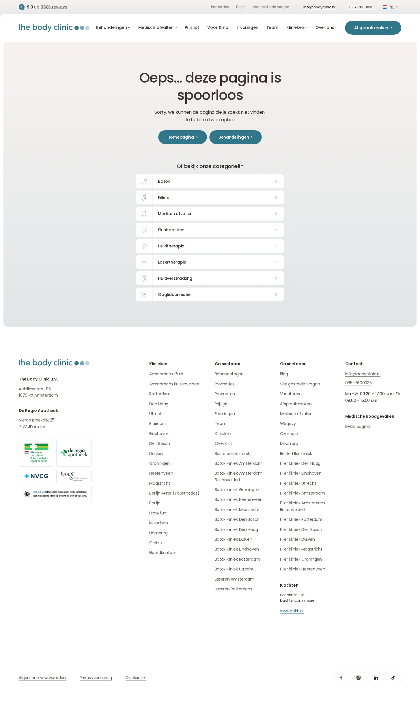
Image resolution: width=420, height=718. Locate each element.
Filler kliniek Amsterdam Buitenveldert (302, 506)
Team (221, 423)
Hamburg (158, 533)
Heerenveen (161, 473)
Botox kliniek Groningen (237, 490)
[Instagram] (358, 677)
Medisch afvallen (296, 414)
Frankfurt (158, 513)
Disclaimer (136, 677)
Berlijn (154, 503)
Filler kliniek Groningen (301, 559)
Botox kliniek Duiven (233, 539)
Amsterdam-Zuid (166, 374)
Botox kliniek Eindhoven (237, 549)
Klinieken (223, 434)
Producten (225, 394)
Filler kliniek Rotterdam (301, 519)
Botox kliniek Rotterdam (237, 559)
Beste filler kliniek (296, 453)
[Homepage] (54, 28)
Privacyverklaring (96, 677)
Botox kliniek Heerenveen (239, 499)
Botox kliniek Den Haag (236, 529)
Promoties (220, 6)
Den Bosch (159, 443)
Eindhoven (159, 434)
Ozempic (289, 434)
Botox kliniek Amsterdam (239, 463)
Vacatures (290, 394)
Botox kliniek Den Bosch (237, 519)
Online (155, 543)
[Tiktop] (393, 677)
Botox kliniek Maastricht (237, 509)
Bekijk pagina (357, 426)
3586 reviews (54, 7)
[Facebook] (341, 677)
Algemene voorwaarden (42, 677)
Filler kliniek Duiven (297, 539)
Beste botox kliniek (232, 453)
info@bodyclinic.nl (319, 7)
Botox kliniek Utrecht (234, 569)
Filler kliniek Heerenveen (302, 569)
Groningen (159, 463)
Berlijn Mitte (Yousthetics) (174, 493)
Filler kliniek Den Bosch (301, 529)
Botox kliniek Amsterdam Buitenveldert (239, 476)
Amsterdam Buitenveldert (174, 384)
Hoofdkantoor (162, 552)
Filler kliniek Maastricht (301, 549)
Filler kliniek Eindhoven (301, 473)
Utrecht (156, 414)
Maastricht (159, 483)
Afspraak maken (296, 404)
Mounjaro (289, 443)
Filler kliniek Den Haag (300, 463)
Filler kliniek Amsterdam (302, 493)
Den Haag (158, 404)
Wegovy (288, 423)
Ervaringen (225, 414)
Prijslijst (221, 404)
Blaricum (157, 423)
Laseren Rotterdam (233, 589)
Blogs (241, 6)
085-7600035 (361, 7)
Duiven (156, 453)
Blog (284, 374)
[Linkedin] (376, 677)
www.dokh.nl (292, 611)
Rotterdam (159, 394)
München (158, 523)
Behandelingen (229, 374)
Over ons (223, 443)
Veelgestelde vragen (271, 6)
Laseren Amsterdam (234, 579)
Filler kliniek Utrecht (298, 483)
